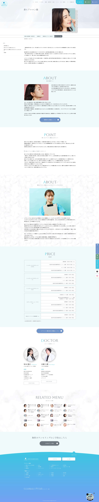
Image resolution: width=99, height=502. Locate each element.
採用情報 (39, 466)
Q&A (39, 465)
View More (31, 383)
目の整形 (52, 472)
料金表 (5, 52)
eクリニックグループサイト (55, 468)
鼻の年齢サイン (6, 45)
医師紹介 (52, 466)
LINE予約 (97, 249)
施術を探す (97, 265)
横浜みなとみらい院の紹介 (30, 465)
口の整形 (52, 475)
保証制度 (27, 468)
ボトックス (40, 475)
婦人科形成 (27, 477)
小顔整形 (52, 474)
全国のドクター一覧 (66, 466)
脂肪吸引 (27, 474)
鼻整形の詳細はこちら (50, 120)
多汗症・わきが (40, 474)
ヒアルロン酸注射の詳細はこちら (50, 331)
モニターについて (41, 468)
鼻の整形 (64, 472)
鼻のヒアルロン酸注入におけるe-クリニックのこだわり (12, 50)
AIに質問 (97, 257)
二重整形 (27, 472)
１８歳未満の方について (55, 465)
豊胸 (64, 475)
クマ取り (39, 472)
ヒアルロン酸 (28, 475)
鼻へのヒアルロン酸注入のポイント (9, 47)
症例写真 (64, 465)
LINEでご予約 (49, 443)
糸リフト (64, 474)
